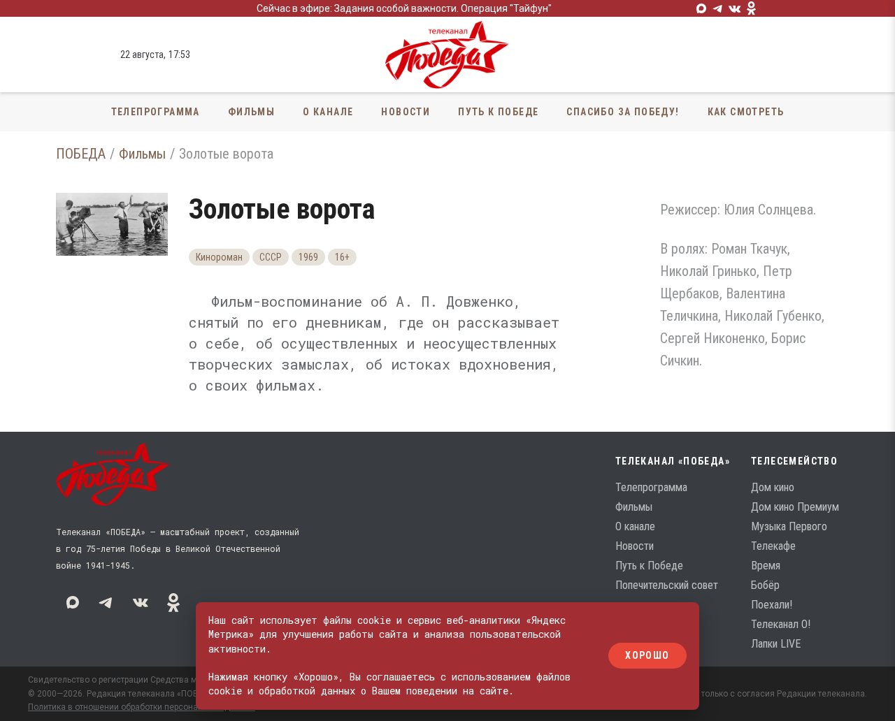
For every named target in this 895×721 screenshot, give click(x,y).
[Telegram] (718, 8)
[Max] (701, 8)
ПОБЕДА (81, 153)
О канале (328, 111)
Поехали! (771, 604)
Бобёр (765, 585)
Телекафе (773, 546)
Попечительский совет (666, 585)
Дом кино (772, 487)
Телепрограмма (155, 111)
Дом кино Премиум (795, 507)
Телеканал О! (780, 624)
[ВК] (734, 8)
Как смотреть (746, 111)
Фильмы (251, 111)
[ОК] (751, 8)
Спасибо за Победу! (622, 111)
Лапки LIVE (776, 643)
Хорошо (647, 656)
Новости (405, 111)
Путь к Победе (498, 111)
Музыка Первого (789, 526)
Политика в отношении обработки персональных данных (141, 707)
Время (765, 565)
